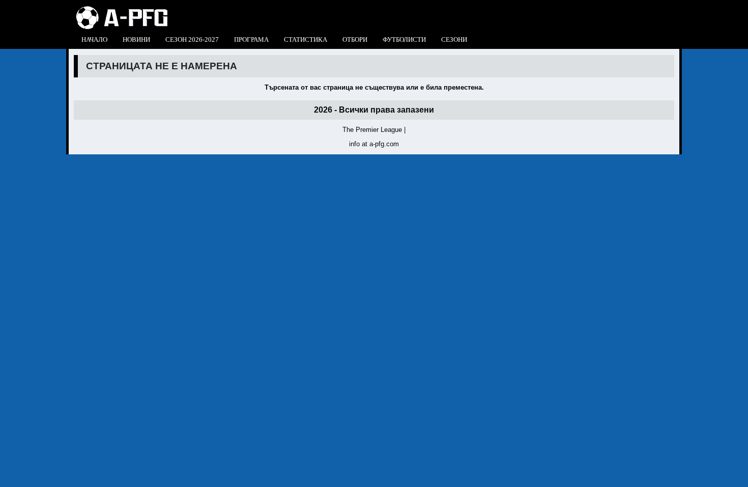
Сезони (454, 39)
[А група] (122, 9)
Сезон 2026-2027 (192, 39)
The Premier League (372, 129)
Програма (251, 39)
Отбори (354, 39)
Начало (94, 39)
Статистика (305, 39)
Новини (136, 39)
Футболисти (404, 39)
